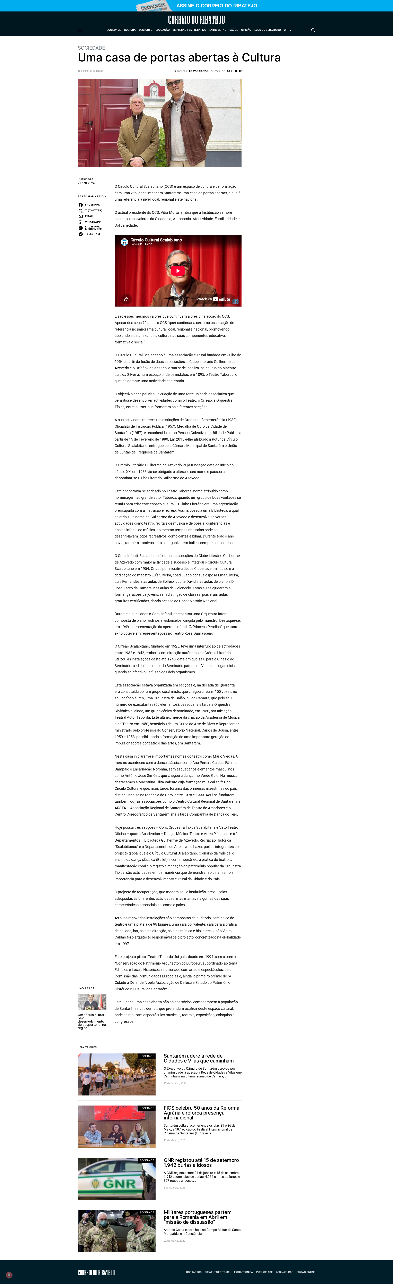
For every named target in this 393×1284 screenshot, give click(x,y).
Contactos (194, 1272)
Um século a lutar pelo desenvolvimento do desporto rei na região (92, 1021)
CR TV (287, 29)
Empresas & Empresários (189, 29)
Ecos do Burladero (267, 29)
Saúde (233, 29)
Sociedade (114, 29)
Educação (163, 29)
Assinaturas (284, 1272)
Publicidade (264, 1272)
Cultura (130, 29)
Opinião (246, 29)
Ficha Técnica (243, 1272)
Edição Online (306, 1272)
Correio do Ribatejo (186, 19)
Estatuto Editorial (218, 1272)
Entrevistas (217, 29)
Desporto (145, 29)
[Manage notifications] (9, 1275)
